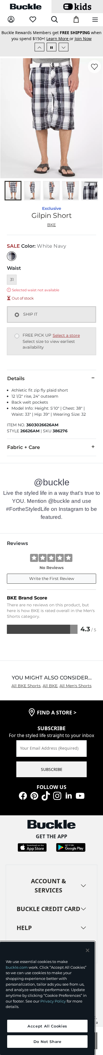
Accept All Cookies (47, 1026)
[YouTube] (80, 795)
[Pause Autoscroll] (51, 47)
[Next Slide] (63, 47)
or (60, 38)
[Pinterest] (34, 795)
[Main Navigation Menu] (95, 19)
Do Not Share (47, 1041)
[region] (47, 998)
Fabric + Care (23, 447)
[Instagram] (57, 795)
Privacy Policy (53, 1001)
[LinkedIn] (68, 795)
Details (16, 378)
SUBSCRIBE (51, 769)
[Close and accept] (87, 950)
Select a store (66, 335)
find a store (56, 712)
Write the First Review (51, 578)
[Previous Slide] (39, 47)
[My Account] (11, 19)
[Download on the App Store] (32, 847)
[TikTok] (46, 795)
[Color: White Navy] (11, 256)
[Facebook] (23, 795)
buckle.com (17, 967)
